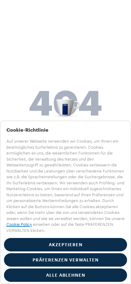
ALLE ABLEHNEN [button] (65, 275)
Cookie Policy (19, 224)
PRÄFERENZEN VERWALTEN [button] (66, 260)
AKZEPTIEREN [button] (66, 245)
